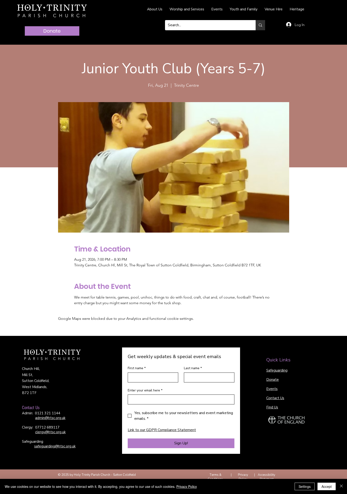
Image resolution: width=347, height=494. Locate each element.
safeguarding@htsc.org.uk (55, 446)
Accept (327, 486)
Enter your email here (145, 390)
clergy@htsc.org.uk (50, 432)
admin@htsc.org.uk (50, 418)
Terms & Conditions (215, 477)
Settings (305, 486)
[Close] (341, 486)
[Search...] (260, 25)
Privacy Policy (243, 477)
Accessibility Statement (266, 477)
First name (137, 368)
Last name (193, 368)
